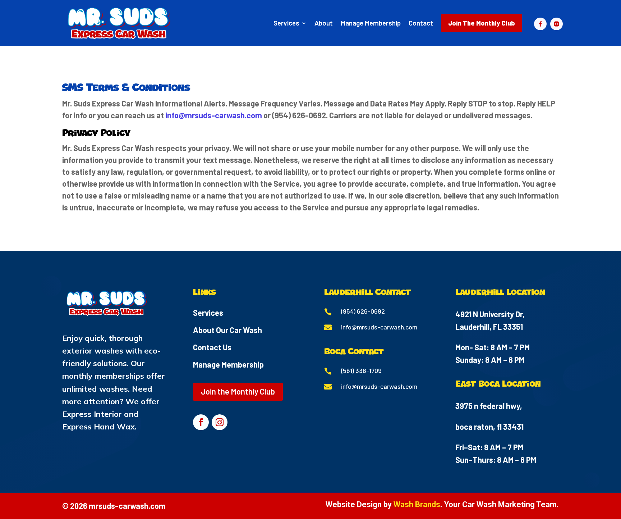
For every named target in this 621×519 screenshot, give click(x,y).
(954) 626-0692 (363, 311)
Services (208, 312)
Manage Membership (228, 364)
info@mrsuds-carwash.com (213, 115)
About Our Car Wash (227, 329)
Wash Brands (417, 504)
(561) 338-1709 (361, 370)
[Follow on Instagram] (219, 422)
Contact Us (212, 347)
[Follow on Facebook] (201, 422)
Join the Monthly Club (238, 391)
